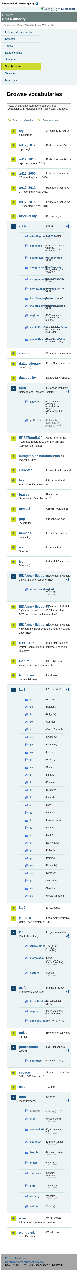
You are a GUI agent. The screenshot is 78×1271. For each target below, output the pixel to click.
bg (31, 714)
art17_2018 (27, 202)
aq (21, 131)
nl (31, 842)
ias (21, 547)
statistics (35, 1173)
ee (31, 752)
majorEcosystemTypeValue (37, 305)
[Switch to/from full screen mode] (54, 9)
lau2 (22, 907)
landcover (26, 675)
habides (25, 533)
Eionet (20, 25)
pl (31, 850)
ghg (22, 519)
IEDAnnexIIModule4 (32, 624)
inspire (24, 661)
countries (36, 1060)
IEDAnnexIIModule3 (32, 606)
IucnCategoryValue (37, 298)
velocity (35, 1196)
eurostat (25, 470)
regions (34, 315)
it (31, 805)
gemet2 (24, 508)
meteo (34, 1162)
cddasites (36, 245)
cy (31, 721)
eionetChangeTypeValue (37, 288)
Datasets (10, 38)
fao (21, 480)
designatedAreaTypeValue (37, 257)
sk (31, 888)
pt (31, 858)
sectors (34, 972)
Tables (9, 45)
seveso (24, 1072)
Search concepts (51, 120)
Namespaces (12, 80)
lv (31, 827)
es (31, 767)
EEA (21, 3)
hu (31, 790)
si (31, 880)
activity (34, 401)
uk (31, 895)
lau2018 (25, 918)
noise (23, 1032)
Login (47, 9)
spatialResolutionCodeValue (37, 339)
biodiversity (28, 216)
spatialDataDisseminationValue (37, 327)
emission (35, 1141)
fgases (24, 494)
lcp (21, 932)
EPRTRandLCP (31, 437)
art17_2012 (27, 187)
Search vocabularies (23, 120)
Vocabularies (13, 66)
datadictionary (30, 363)
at (31, 699)
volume (34, 1206)
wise (22, 1218)
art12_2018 (27, 159)
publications (28, 1047)
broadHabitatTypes (37, 1001)
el (31, 759)
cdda (23, 226)
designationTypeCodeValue (37, 279)
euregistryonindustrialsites (32, 456)
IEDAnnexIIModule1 (32, 575)
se (31, 873)
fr (31, 782)
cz (31, 729)
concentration (37, 1129)
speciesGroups (37, 1020)
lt (31, 812)
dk (31, 744)
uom (22, 1097)
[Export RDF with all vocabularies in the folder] (67, 226)
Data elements (13, 52)
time (32, 1185)
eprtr (22, 388)
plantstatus (37, 957)
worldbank (27, 1232)
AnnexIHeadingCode (37, 589)
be (31, 706)
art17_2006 (27, 173)
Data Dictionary (33, 25)
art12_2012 (27, 145)
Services (10, 73)
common (25, 353)
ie (31, 797)
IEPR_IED (26, 643)
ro (31, 865)
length (34, 1152)
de (31, 737)
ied (21, 561)
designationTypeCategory (37, 267)
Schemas (10, 59)
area (32, 1118)
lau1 (22, 689)
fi (31, 774)
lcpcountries (37, 945)
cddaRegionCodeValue (37, 236)
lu (31, 820)
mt (31, 835)
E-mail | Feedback (15, 1258)
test (22, 1086)
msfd (23, 987)
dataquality (27, 377)
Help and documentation (19, 32)
